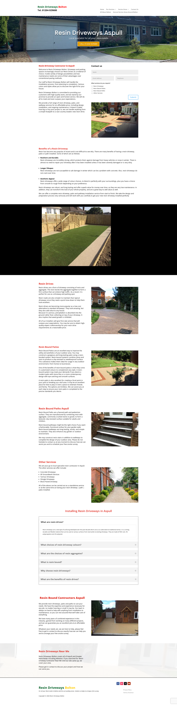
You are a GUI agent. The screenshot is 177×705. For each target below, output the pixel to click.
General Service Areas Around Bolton (125, 12)
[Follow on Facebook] (118, 683)
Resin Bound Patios (99, 88)
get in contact (49, 667)
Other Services (98, 93)
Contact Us (134, 9)
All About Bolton (105, 12)
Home (102, 9)
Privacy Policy (127, 690)
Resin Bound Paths (99, 91)
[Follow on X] (125, 683)
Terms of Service (128, 692)
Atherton (59, 658)
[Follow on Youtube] (129, 683)
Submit (133, 97)
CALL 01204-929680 (88, 44)
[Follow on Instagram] (121, 683)
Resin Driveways (98, 86)
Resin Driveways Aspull (88, 33)
